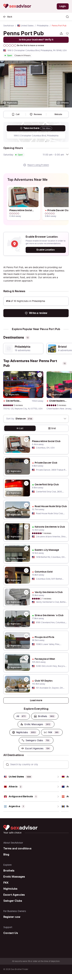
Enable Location (46, 250)
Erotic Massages (14, 877)
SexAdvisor (8, 25)
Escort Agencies (14, 895)
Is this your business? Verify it (36, 39)
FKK (6, 883)
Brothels (8, 871)
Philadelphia (42, 25)
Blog (6, 855)
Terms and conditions (17, 849)
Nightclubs (10, 889)
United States (27, 25)
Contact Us (10, 933)
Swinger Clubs (12, 901)
